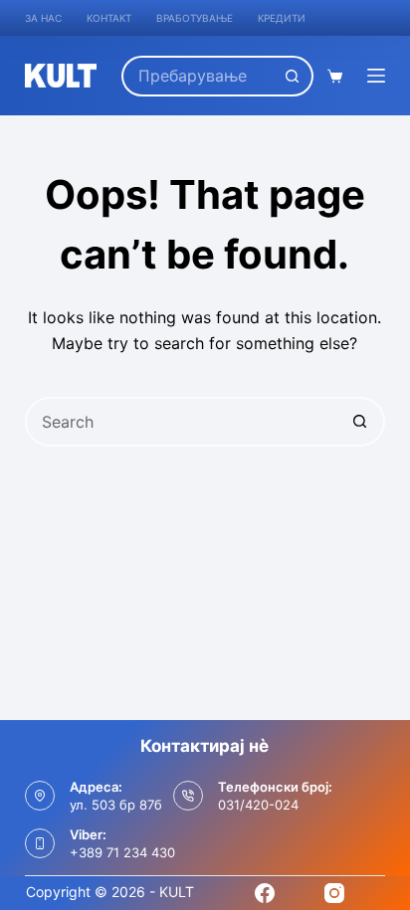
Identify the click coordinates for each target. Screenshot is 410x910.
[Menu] (376, 76)
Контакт (109, 18)
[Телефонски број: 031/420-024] (188, 796)
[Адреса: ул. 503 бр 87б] (40, 796)
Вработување (194, 18)
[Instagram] (334, 893)
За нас (43, 18)
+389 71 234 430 (122, 852)
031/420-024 (258, 805)
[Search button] (293, 76)
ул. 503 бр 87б (116, 805)
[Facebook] (265, 893)
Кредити (282, 18)
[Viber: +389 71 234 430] (40, 843)
